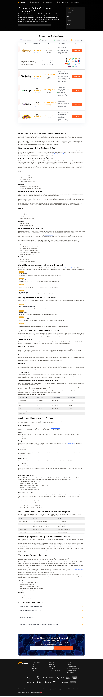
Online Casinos (35, 2)
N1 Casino (33, 670)
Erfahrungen (76, 2)
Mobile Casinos (52, 666)
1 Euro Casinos (52, 664)
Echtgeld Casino (78, 569)
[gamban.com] (60, 678)
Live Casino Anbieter (55, 428)
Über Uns (69, 664)
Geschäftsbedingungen (71, 666)
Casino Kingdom (34, 666)
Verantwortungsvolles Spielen (73, 668)
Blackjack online (71, 443)
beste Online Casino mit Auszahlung (66, 267)
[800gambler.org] (52, 678)
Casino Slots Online (49, 235)
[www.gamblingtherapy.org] (74, 678)
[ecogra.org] (44, 678)
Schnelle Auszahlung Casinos (54, 670)
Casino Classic (34, 668)
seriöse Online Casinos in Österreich (59, 153)
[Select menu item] (39, 2)
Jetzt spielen (77, 50)
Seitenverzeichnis (70, 672)
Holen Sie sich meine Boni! (64, 648)
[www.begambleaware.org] (68, 678)
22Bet (32, 664)
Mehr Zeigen (70, 26)
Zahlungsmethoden (63, 2)
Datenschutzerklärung (71, 670)
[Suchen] (84, 3)
